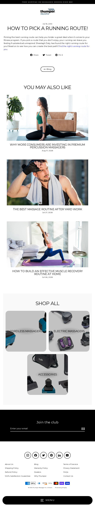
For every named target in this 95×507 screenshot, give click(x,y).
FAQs (65, 472)
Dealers (37, 472)
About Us (9, 464)
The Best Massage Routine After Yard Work (47, 209)
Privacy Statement (71, 468)
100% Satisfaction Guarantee (17, 476)
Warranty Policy (41, 468)
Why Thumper (40, 476)
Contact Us (68, 476)
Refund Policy (11, 472)
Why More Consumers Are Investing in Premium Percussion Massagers (47, 146)
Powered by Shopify (61, 487)
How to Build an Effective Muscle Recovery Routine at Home (47, 272)
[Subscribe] (83, 428)
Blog (48, 69)
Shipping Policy (12, 468)
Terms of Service (70, 464)
